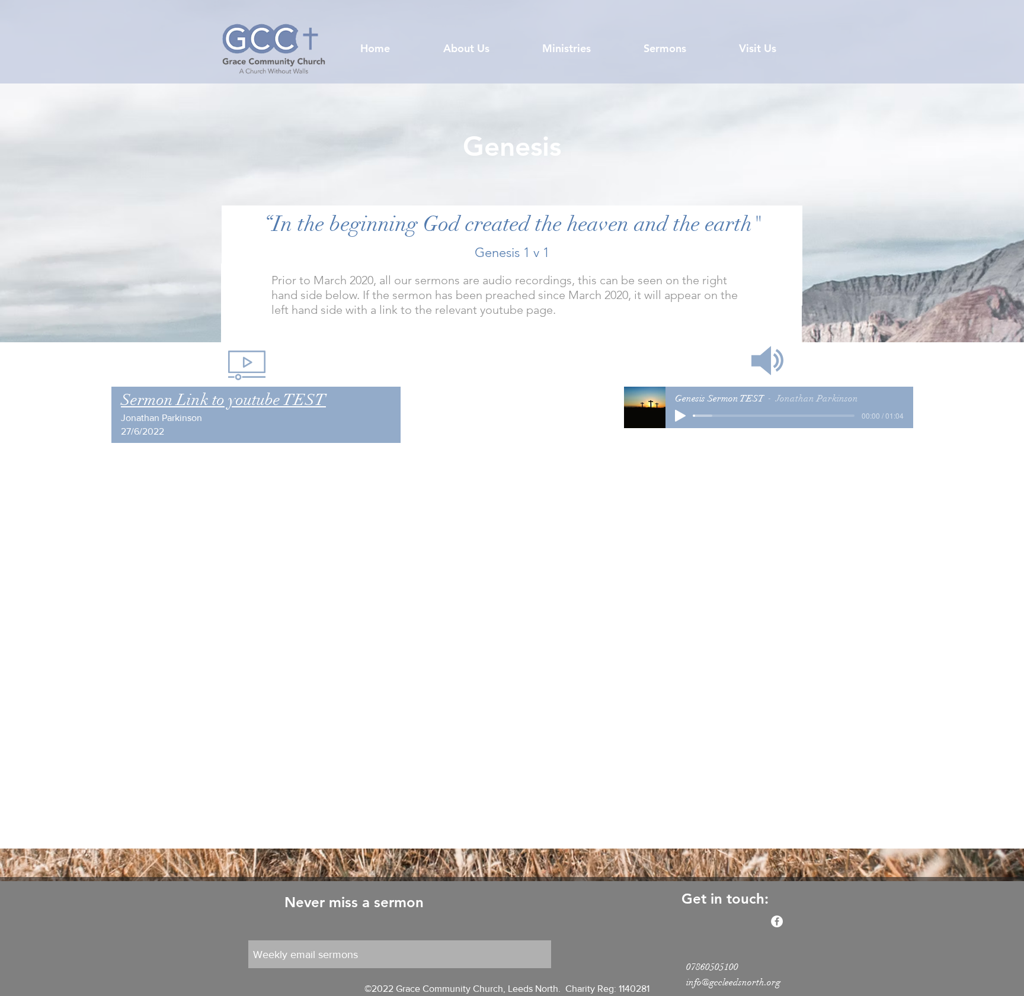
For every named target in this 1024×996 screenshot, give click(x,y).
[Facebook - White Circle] (777, 921)
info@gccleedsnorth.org (733, 982)
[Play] (680, 416)
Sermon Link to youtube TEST (223, 400)
